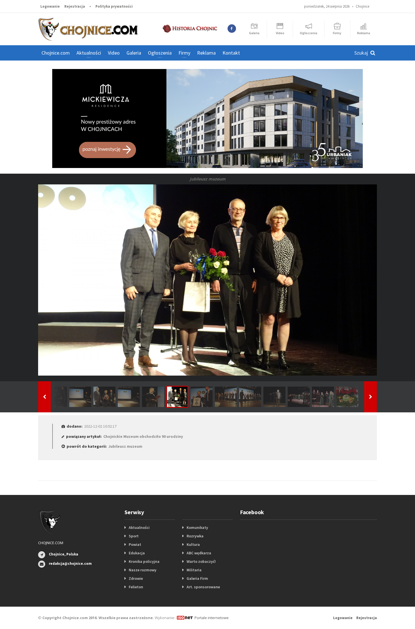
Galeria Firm (197, 578)
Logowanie (50, 6)
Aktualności (139, 527)
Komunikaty (197, 527)
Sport (134, 535)
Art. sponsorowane (203, 586)
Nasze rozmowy (142, 569)
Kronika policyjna (144, 561)
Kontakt (231, 52)
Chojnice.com (56, 52)
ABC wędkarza (199, 552)
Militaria (194, 569)
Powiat (135, 544)
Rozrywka (195, 535)
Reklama (206, 52)
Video (114, 52)
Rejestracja (74, 6)
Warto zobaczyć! (201, 561)
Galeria (133, 52)
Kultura (193, 544)
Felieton (136, 586)
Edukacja (137, 552)
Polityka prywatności (114, 6)
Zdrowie (136, 578)
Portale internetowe (212, 617)
